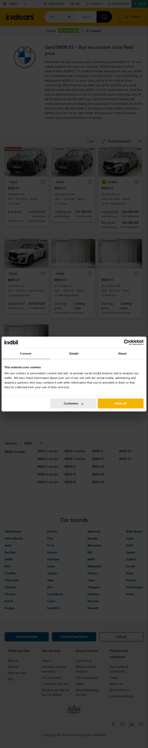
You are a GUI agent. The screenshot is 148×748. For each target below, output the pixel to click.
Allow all (120, 403)
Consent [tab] (25, 353)
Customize (71, 403)
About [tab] (122, 353)
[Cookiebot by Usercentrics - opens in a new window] (127, 342)
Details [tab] (74, 353)
